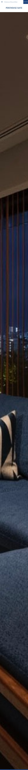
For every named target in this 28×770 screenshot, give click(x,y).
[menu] (2, 1)
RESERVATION (26, 1)
